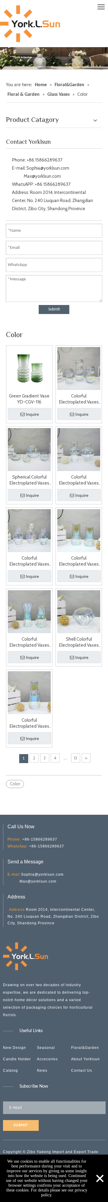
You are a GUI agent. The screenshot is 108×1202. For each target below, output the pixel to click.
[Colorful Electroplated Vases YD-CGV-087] (29, 692)
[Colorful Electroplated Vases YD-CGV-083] (29, 530)
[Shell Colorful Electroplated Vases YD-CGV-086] (78, 611)
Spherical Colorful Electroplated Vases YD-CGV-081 (29, 480)
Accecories (47, 1059)
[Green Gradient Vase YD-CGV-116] (29, 368)
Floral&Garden (85, 1048)
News (42, 1070)
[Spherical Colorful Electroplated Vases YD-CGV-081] (29, 449)
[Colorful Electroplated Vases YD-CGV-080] (78, 368)
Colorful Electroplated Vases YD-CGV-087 (29, 723)
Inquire (32, 414)
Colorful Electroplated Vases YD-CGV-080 (79, 399)
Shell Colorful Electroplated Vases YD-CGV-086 (79, 642)
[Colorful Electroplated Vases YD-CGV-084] (78, 530)
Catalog (10, 1070)
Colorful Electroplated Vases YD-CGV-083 (29, 561)
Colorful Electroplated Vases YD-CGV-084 (79, 561)
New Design (14, 1048)
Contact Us (81, 1070)
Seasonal (46, 1048)
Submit (54, 309)
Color (15, 784)
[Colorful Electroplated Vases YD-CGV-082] (78, 449)
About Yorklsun (85, 1059)
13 (75, 758)
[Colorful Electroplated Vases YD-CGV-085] (29, 611)
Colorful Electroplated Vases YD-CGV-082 (79, 480)
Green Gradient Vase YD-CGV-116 (29, 399)
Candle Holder (17, 1059)
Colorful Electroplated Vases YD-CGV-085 (29, 642)
